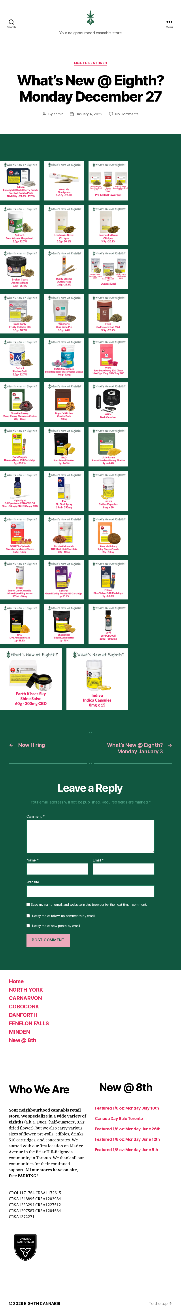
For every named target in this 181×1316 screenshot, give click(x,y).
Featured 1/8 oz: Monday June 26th (127, 1129)
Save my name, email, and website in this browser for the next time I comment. (89, 905)
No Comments (126, 114)
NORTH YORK (26, 990)
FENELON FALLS (29, 1023)
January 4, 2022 (89, 114)
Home (16, 981)
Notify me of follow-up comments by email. (64, 916)
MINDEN (19, 1032)
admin (58, 114)
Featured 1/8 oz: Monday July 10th (127, 1108)
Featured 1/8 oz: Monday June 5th (126, 1149)
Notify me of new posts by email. (56, 926)
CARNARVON (25, 998)
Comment (35, 817)
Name (32, 860)
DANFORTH (23, 1015)
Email (98, 860)
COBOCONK (24, 1006)
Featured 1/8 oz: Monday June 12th (127, 1139)
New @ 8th (22, 1040)
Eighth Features (90, 63)
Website (32, 882)
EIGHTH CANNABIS (42, 1303)
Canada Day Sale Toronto (119, 1118)
